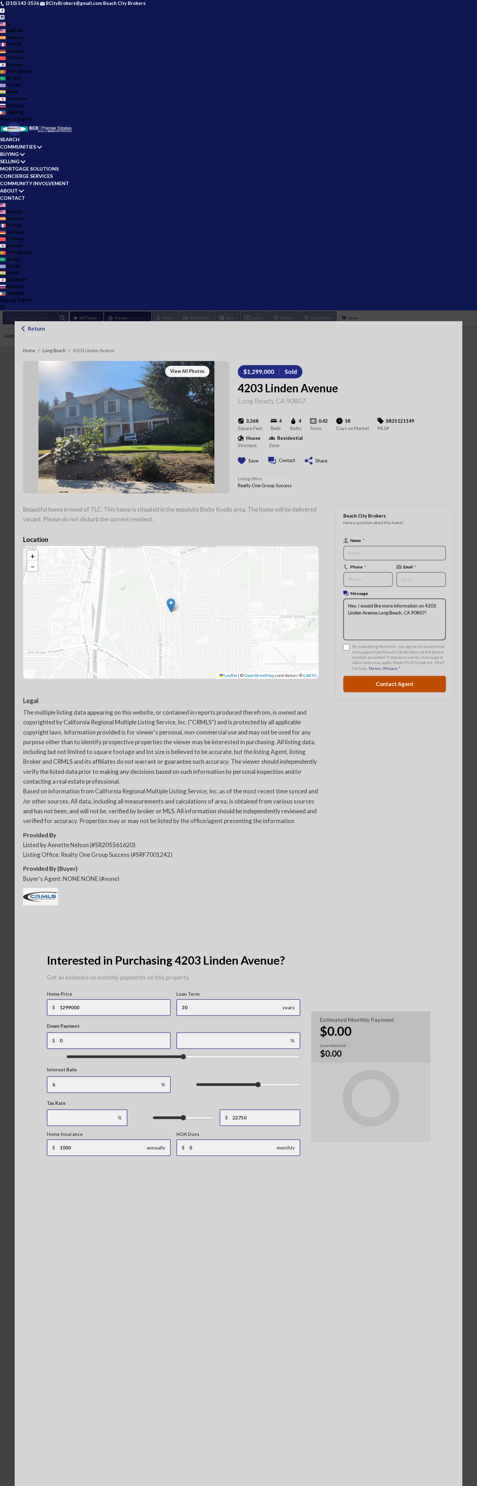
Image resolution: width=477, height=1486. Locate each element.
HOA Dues (187, 1134)
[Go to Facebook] (2, 10)
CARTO (310, 675)
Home (29, 350)
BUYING (9, 154)
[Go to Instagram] (2, 17)
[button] (171, 605)
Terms (374, 668)
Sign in (24, 119)
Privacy (390, 668)
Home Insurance (65, 1134)
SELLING (10, 161)
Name (357, 540)
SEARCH (10, 139)
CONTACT (12, 198)
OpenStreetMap (259, 675)
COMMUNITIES (18, 147)
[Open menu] (2, 306)
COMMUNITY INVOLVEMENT (34, 183)
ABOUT (9, 191)
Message (359, 593)
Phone (358, 566)
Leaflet (230, 675)
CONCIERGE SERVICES (26, 176)
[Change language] (5, 24)
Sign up (8, 119)
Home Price (59, 994)
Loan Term (187, 994)
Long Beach (54, 350)
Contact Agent (394, 684)
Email (409, 566)
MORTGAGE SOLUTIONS (29, 169)
